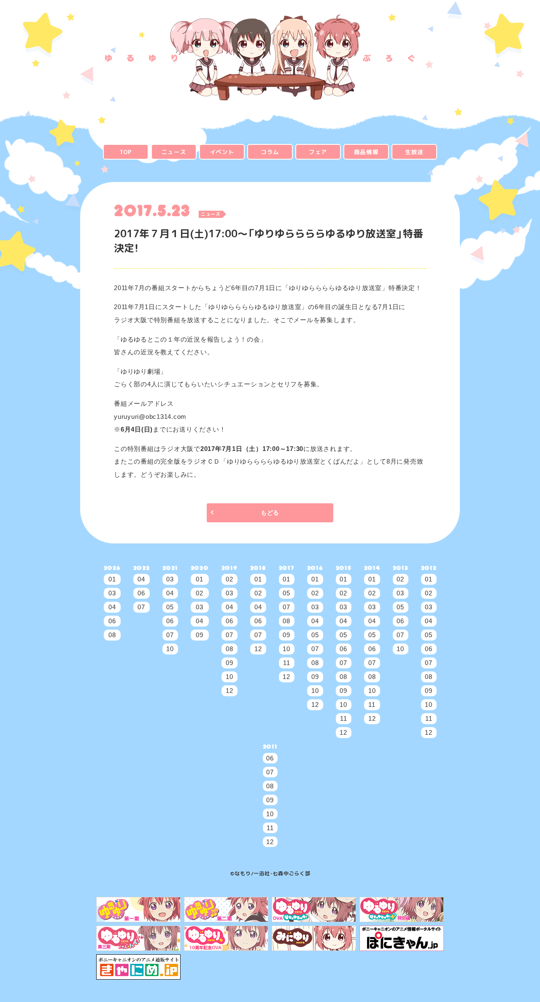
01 (112, 579)
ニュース (174, 152)
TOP (125, 152)
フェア (318, 152)
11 (286, 662)
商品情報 (366, 152)
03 (112, 593)
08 (112, 634)
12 (229, 690)
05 (170, 607)
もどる (270, 513)
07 (141, 607)
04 (112, 607)
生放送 (414, 152)
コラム (270, 152)
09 (199, 634)
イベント (222, 152)
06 (112, 621)
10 (170, 648)
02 (199, 593)
